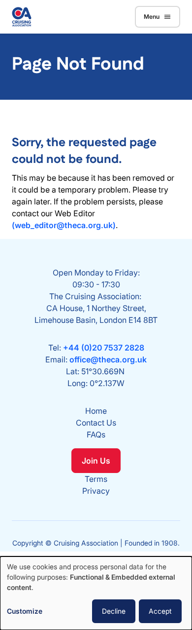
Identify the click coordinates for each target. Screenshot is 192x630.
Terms (96, 479)
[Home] (22, 17)
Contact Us (96, 423)
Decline (114, 611)
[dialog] (96, 593)
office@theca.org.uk (108, 359)
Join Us (96, 461)
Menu (152, 16)
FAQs (96, 434)
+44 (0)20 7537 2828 (103, 348)
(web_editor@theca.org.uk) (64, 225)
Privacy (96, 491)
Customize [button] (24, 611)
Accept (160, 611)
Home (96, 411)
